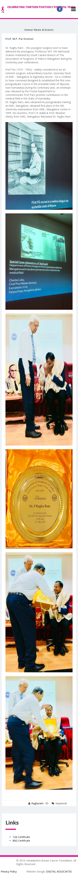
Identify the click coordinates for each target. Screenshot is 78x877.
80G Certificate (21, 840)
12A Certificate (21, 837)
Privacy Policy (9, 871)
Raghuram (37, 803)
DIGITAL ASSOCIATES (59, 871)
